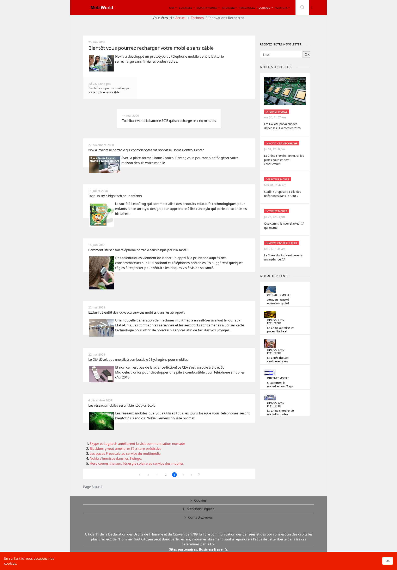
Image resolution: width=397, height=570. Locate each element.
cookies (10, 563)
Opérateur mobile (277, 179)
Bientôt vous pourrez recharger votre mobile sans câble (151, 47)
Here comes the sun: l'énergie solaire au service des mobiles (137, 463)
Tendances (247, 8)
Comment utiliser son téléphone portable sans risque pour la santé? (138, 250)
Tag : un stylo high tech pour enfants (115, 196)
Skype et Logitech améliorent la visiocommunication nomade (137, 443)
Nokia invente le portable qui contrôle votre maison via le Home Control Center (146, 150)
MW (171, 8)
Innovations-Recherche (282, 143)
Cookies (200, 500)
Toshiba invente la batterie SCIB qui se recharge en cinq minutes (169, 120)
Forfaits (281, 8)
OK (387, 561)
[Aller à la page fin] (200, 474)
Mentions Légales (200, 509)
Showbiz (228, 8)
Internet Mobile (276, 111)
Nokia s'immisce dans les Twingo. (116, 458)
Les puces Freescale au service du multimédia (125, 453)
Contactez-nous (200, 517)
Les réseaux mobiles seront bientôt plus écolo (121, 405)
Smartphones (207, 8)
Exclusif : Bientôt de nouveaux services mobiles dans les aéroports (136, 312)
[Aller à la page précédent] (148, 474)
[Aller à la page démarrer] (139, 474)
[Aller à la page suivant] (191, 474)
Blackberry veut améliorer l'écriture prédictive (125, 448)
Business (185, 8)
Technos (263, 8)
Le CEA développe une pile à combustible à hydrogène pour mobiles (138, 359)
